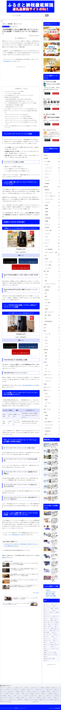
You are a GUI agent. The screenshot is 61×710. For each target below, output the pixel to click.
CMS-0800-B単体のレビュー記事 (30, 385)
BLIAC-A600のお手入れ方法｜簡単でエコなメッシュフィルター (19, 101)
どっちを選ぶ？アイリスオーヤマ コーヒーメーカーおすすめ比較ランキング (21, 108)
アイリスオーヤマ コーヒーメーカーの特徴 (14, 91)
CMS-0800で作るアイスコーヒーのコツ (14, 106)
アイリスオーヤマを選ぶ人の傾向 (13, 93)
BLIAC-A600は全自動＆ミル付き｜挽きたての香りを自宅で (18, 99)
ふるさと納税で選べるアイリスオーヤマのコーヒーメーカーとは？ (19, 95)
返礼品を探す (55, 93)
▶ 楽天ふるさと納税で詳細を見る (21, 268)
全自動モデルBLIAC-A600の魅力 (12, 97)
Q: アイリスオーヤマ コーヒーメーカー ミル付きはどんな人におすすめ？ (21, 120)
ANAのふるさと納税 (51, 595)
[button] (47, 15)
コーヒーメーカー (6, 26)
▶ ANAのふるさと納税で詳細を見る (28, 262)
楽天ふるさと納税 (50, 593)
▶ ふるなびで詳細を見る (10, 262)
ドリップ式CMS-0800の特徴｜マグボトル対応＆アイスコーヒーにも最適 (20, 102)
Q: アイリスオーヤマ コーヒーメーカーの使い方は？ (17, 114)
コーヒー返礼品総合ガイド (14, 534)
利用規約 (16, 708)
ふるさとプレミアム (50, 592)
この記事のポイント (19, 88)
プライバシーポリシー (9, 708)
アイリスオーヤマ (14, 26)
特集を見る (47, 93)
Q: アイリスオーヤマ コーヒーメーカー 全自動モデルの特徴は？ (19, 118)
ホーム (2, 708)
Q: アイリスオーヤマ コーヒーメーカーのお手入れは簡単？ (18, 116)
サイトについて (22, 708)
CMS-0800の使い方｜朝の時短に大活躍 (14, 104)
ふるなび (48, 590)
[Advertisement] (21, 76)
